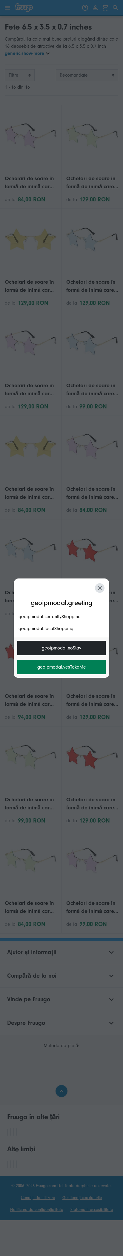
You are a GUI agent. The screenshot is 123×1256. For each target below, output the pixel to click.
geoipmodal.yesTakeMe (61, 667)
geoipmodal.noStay (61, 648)
